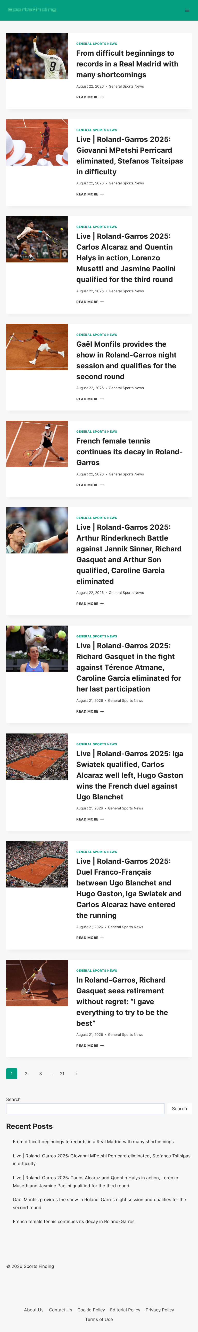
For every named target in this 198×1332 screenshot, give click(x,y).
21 (62, 1073)
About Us (34, 1309)
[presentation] (37, 56)
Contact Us (60, 1309)
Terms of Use (99, 1319)
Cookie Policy (91, 1309)
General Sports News (96, 44)
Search (13, 1099)
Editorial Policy (125, 1309)
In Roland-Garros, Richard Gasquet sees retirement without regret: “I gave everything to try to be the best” (122, 1002)
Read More (90, 97)
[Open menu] (187, 10)
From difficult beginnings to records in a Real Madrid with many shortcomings (127, 64)
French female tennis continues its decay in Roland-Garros (129, 452)
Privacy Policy (160, 1309)
